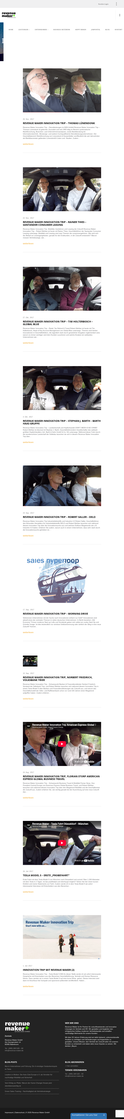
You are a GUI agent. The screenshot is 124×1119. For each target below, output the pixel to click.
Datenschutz (19, 1112)
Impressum (9, 1112)
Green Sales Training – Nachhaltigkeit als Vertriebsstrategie (27, 1091)
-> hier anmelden (71, 1066)
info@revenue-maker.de (14, 1050)
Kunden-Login (103, 4)
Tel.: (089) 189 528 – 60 (14, 1048)
